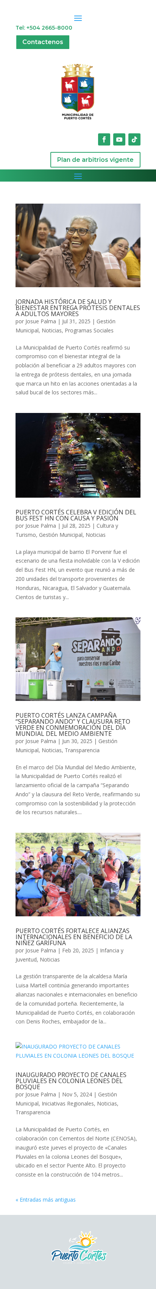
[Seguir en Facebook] (104, 139)
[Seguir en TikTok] (134, 139)
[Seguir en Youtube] (119, 139)
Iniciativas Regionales (68, 1103)
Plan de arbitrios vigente (95, 159)
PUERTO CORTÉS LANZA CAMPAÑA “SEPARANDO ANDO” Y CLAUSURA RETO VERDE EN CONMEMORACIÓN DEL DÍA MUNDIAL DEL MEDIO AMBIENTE (73, 724)
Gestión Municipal (61, 534)
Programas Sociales (89, 330)
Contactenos (42, 42)
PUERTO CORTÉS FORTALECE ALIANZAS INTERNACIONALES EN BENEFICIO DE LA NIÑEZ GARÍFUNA (74, 937)
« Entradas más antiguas (46, 1199)
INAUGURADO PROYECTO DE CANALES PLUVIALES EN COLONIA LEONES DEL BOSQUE (71, 1081)
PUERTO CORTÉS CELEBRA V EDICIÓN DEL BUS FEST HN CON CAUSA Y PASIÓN (76, 515)
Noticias (52, 330)
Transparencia (82, 750)
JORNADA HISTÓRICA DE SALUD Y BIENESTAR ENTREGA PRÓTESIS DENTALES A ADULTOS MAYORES (78, 307)
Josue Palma (40, 321)
